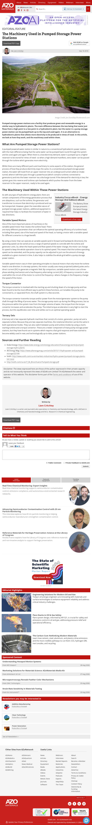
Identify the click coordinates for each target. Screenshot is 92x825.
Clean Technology (19, 715)
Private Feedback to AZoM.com (78, 463)
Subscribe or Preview (19, 706)
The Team (59, 784)
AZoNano (8, 755)
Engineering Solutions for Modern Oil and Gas (54, 594)
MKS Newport (11, 665)
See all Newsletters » (10, 737)
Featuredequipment (46, 480)
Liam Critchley (46, 405)
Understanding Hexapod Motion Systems (21, 661)
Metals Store (45, 779)
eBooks (43, 770)
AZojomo (59, 773)
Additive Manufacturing (21, 704)
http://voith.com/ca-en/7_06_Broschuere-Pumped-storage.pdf (33, 362)
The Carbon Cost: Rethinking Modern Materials (55, 635)
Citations (8, 428)
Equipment (44, 764)
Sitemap (74, 781)
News (42, 755)
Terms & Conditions (78, 773)
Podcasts (59, 776)
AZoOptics (9, 764)
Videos (42, 773)
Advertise (74, 770)
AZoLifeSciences (28, 767)
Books (42, 767)
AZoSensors (26, 755)
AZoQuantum (27, 758)
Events (42, 776)
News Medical (27, 764)
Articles (43, 758)
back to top (80, 797)
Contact (74, 767)
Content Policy (76, 784)
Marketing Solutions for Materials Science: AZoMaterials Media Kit (33, 670)
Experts (58, 779)
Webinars (59, 755)
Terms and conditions (62, 374)
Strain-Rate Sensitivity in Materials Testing (22, 688)
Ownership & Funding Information (76, 789)
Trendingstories (76, 480)
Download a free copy (71, 219)
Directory (41, 2)
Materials (59, 764)
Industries (59, 770)
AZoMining (9, 770)
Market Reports (61, 761)
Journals (43, 782)
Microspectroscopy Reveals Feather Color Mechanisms (28, 679)
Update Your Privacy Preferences (20, 822)
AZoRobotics (10, 758)
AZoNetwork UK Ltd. (14, 674)
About (73, 755)
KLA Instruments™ (13, 692)
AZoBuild (8, 767)
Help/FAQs (60, 782)
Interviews (60, 758)
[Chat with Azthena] (86, 820)
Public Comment (54, 463)
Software (43, 784)
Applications (60, 767)
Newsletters (75, 764)
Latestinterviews (16, 480)
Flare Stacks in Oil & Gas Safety (47, 615)
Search (73, 758)
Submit (86, 466)
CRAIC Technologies (13, 683)
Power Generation (19, 726)
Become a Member (78, 761)
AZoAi (24, 761)
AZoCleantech (10, 761)
